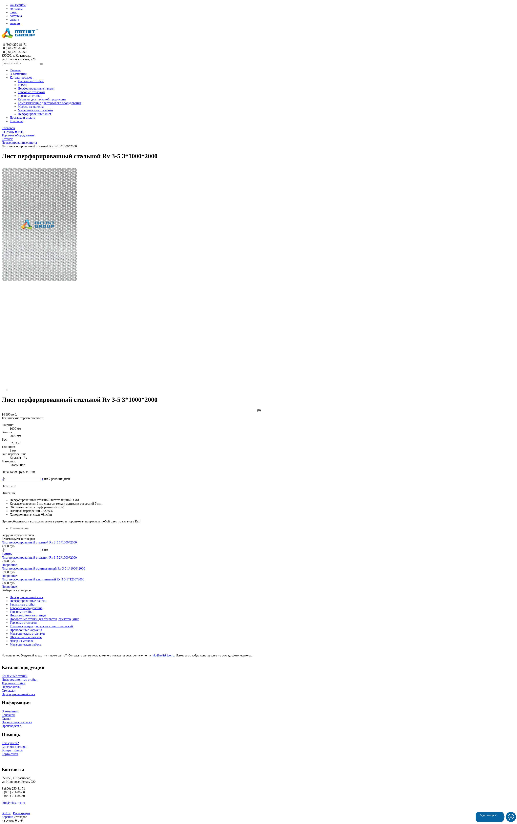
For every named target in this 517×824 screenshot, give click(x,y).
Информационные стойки (20, 679)
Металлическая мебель (25, 644)
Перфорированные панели (28, 600)
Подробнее (9, 565)
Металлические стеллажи (27, 633)
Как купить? (10, 743)
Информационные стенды (28, 615)
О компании (10, 711)
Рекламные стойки (23, 604)
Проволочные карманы (26, 630)
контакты (16, 8)
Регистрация (21, 813)
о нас (13, 12)
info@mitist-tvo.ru (13, 802)
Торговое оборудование (26, 608)
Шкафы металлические (26, 637)
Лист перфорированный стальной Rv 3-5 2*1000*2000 (39, 557)
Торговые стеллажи (23, 622)
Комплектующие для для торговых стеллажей (41, 626)
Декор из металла (22, 641)
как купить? (18, 5)
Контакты (8, 715)
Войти (6, 813)
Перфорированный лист (26, 597)
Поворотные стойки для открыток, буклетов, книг (44, 619)
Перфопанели (11, 687)
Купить (7, 554)
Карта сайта (10, 754)
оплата (14, 19)
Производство (11, 726)
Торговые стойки (22, 611)
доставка (16, 16)
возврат (15, 23)
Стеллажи (8, 690)
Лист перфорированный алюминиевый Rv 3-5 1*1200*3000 (43, 579)
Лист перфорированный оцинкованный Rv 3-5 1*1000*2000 (43, 568)
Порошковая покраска (17, 722)
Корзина (7, 817)
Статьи (6, 718)
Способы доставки (14, 746)
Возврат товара (12, 750)
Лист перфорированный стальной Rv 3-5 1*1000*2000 (39, 542)
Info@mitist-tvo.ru (163, 655)
